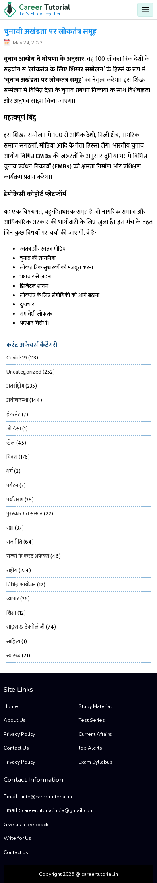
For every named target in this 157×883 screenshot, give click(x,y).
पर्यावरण (14, 499)
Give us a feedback (26, 824)
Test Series (91, 720)
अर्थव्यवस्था (17, 400)
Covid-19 (16, 357)
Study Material (95, 706)
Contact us (16, 852)
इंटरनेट (13, 414)
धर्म (9, 471)
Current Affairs (95, 734)
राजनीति (14, 541)
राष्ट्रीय (11, 570)
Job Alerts (90, 748)
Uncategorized (23, 371)
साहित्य (13, 641)
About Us (15, 720)
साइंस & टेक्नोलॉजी (25, 627)
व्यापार (12, 598)
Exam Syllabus (95, 762)
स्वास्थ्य (13, 655)
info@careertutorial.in (47, 797)
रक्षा (10, 527)
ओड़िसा (13, 428)
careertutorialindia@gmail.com (58, 810)
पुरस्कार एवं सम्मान (24, 513)
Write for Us (17, 838)
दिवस (11, 456)
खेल (10, 442)
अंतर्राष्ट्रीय (15, 386)
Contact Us (16, 748)
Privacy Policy (19, 734)
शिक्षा (11, 612)
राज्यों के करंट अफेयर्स (27, 556)
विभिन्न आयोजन (21, 584)
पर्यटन (12, 485)
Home (11, 706)
